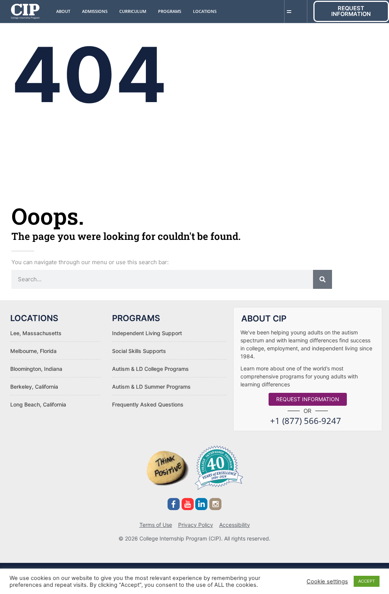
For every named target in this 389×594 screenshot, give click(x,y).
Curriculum (132, 11)
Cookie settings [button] (327, 581)
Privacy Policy (195, 525)
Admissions (95, 11)
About (63, 11)
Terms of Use (155, 525)
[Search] (322, 279)
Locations (205, 11)
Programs (169, 11)
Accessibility (234, 525)
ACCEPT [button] (366, 581)
